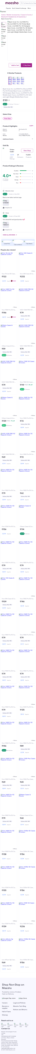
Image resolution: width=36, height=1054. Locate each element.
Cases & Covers (26, 15)
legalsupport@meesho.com (8, 1048)
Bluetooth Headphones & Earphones (13, 17)
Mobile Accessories (13, 15)
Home (3, 15)
